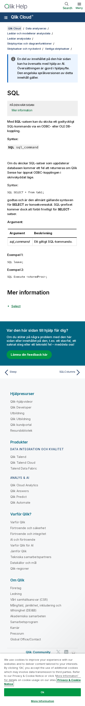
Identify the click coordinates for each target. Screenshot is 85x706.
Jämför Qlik (18, 551)
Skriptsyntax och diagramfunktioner (29, 43)
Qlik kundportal (21, 424)
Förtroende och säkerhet (28, 528)
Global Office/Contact (25, 639)
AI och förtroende (22, 539)
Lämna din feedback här (29, 355)
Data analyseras (36, 28)
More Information (42, 701)
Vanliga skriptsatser (57, 48)
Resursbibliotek (21, 430)
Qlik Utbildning (20, 419)
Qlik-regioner (19, 568)
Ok (42, 692)
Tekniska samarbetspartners (30, 557)
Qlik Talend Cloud (22, 462)
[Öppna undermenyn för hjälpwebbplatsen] (6, 18)
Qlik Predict (18, 496)
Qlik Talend (18, 457)
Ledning (16, 594)
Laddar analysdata (19, 38)
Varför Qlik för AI (21, 545)
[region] (42, 679)
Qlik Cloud (22, 17)
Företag (15, 588)
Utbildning (17, 413)
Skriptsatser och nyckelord (24, 48)
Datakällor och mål (23, 562)
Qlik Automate (20, 502)
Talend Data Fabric (23, 468)
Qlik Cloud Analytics (24, 485)
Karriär (14, 627)
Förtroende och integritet (28, 534)
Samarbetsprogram (24, 622)
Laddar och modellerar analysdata (28, 33)
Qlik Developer (20, 407)
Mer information (22, 110)
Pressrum (17, 633)
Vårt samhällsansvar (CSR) (29, 599)
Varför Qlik (17, 522)
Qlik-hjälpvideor (21, 401)
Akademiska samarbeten (28, 616)
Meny (79, 8)
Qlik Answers (19, 491)
